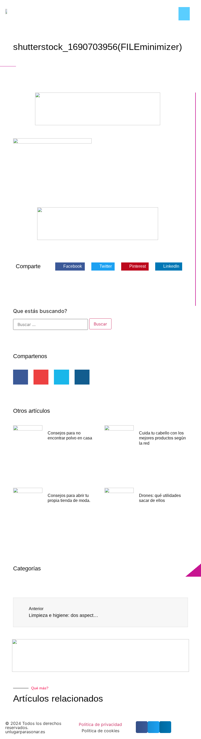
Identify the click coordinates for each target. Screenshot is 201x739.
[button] (184, 13)
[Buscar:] (50, 324)
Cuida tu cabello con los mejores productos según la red (162, 438)
